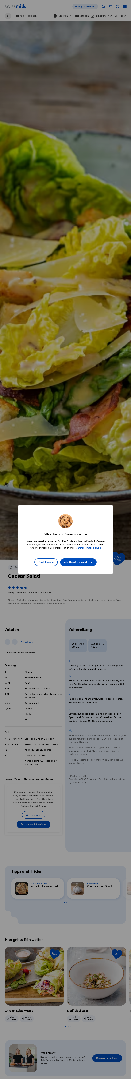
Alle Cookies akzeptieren (78, 562)
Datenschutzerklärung (89, 548)
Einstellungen (46, 562)
